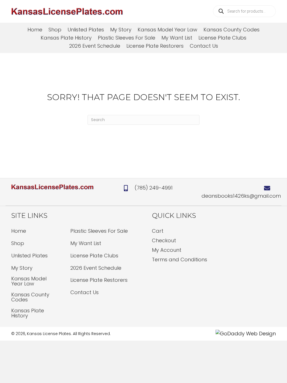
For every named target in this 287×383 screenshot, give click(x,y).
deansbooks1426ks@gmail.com (241, 195)
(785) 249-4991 (154, 187)
